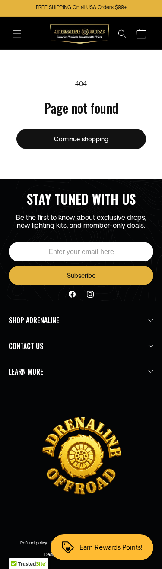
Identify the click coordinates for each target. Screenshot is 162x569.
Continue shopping (81, 139)
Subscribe (81, 275)
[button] (17, 34)
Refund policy (33, 542)
